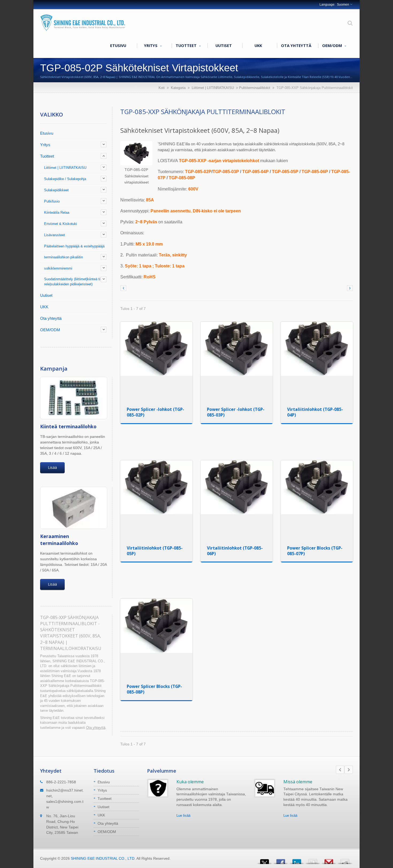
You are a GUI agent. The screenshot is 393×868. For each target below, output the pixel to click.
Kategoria (178, 88)
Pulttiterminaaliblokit (254, 88)
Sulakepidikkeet (56, 190)
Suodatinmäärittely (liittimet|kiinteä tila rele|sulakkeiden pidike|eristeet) (73, 281)
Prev (340, 769)
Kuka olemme (190, 782)
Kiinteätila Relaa (56, 213)
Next (348, 769)
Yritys (151, 45)
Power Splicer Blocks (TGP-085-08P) (154, 689)
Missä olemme (297, 782)
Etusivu (118, 45)
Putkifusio (52, 201)
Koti (162, 88)
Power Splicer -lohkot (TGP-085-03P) (235, 412)
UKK (258, 45)
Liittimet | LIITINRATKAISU (213, 88)
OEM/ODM (332, 45)
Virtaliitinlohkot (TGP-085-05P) (155, 550)
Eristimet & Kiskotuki (60, 224)
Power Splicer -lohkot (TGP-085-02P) (155, 412)
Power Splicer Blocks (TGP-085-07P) (314, 550)
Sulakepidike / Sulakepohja (65, 179)
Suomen (343, 4)
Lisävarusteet (54, 235)
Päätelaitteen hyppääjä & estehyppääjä (74, 246)
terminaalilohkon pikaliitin (63, 257)
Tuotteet (187, 45)
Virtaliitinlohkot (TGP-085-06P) (235, 550)
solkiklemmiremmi (58, 268)
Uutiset (223, 45)
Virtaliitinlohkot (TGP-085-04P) (315, 412)
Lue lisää (183, 815)
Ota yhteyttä (296, 45)
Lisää (52, 467)
